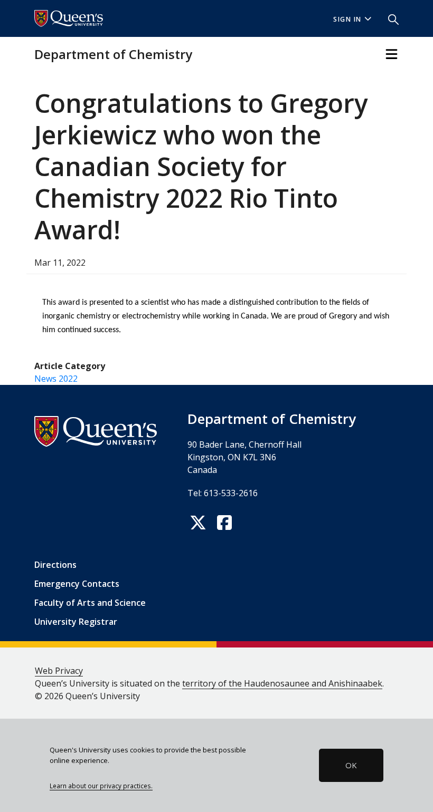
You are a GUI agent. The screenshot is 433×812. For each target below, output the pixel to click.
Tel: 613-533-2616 (222, 493)
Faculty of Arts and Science (90, 602)
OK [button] (351, 765)
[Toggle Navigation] (391, 54)
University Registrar (75, 621)
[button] (389, 18)
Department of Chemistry (113, 54)
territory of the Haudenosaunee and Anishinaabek (282, 683)
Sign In (347, 19)
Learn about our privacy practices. (101, 785)
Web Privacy (59, 670)
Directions (55, 565)
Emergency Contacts (76, 583)
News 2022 (56, 378)
